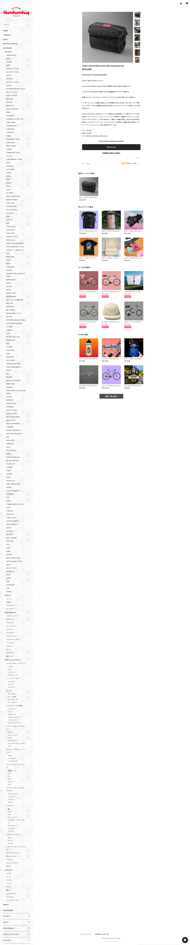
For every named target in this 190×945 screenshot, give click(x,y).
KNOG (8, 263)
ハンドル (10, 667)
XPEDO (8, 578)
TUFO (8, 507)
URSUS (8, 528)
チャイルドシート (13, 825)
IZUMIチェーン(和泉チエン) (15, 250)
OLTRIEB (9, 327)
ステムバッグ (10, 619)
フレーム (9, 599)
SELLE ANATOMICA (13, 417)
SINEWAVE (10, 444)
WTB (8, 575)
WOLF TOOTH (11, 568)
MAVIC (8, 283)
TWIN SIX (9, 511)
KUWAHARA (10, 267)
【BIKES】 (7, 595)
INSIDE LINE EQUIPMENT (15, 243)
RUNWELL (9, 387)
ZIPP (8, 581)
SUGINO (9, 474)
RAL (7, 374)
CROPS (8, 591)
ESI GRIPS (9, 193)
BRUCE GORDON (12, 109)
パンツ (8, 877)
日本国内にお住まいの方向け (111, 153)
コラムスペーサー (13, 675)
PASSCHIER (10, 350)
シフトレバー (12, 709)
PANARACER (10, 340)
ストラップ (11, 831)
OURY (8, 333)
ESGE (8, 189)
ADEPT (8, 65)
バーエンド (11, 687)
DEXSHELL (10, 166)
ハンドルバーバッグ (12, 616)
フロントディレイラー (14, 717)
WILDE (8, 565)
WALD (8, 551)
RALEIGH (9, 377)
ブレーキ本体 (12, 697)
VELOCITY (10, 534)
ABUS (8, 58)
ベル (9, 814)
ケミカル (10, 843)
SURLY (8, 477)
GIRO (8, 216)
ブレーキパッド (12, 702)
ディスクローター (13, 699)
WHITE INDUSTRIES (13, 558)
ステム (10, 669)
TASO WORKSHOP (13, 491)
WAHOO (9, 554)
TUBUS (8, 501)
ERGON (8, 183)
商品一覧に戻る (111, 396)
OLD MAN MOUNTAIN (14, 323)
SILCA (8, 447)
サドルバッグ (10, 622)
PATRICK (9, 347)
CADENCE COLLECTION (14, 119)
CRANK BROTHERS (13, 152)
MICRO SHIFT (11, 293)
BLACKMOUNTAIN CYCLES (15, 89)
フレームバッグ (11, 626)
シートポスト (12, 758)
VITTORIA (9, 541)
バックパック (10, 629)
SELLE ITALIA (11, 420)
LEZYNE (9, 270)
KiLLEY (8, 260)
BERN (8, 112)
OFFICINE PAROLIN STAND (15, 320)
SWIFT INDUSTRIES (13, 484)
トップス (8, 873)
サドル (10, 755)
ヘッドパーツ (12, 672)
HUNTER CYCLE (12, 236)
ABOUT (6, 904)
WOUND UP (10, 571)
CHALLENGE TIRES (13, 139)
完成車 (8, 602)
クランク (10, 732)
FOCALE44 (10, 213)
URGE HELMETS (12, 524)
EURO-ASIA (10, 203)
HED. (8, 223)
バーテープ (11, 682)
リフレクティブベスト (12, 900)
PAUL (8, 343)
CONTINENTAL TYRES (14, 159)
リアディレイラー (13, 720)
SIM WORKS (10, 440)
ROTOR (9, 397)
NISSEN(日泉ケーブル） (13, 313)
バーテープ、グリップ (12, 678)
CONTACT (7, 35)
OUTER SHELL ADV (13, 337)
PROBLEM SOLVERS (13, 364)
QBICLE (9, 370)
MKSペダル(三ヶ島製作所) (14, 300)
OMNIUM (9, 330)
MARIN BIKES (11, 280)
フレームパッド (12, 817)
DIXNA (8, 176)
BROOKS (9, 102)
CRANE (8, 149)
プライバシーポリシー (85, 934)
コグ (9, 784)
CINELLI (9, 136)
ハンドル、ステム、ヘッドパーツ (15, 663)
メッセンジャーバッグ (12, 639)
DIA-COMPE (10, 169)
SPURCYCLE (10, 481)
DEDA (8, 163)
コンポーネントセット (14, 723)
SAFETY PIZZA (11, 410)
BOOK (8, 866)
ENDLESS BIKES (12, 200)
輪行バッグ (9, 656)
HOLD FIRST (10, 230)
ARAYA (8, 75)
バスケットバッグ (11, 636)
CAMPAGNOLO (11, 126)
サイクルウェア (11, 893)
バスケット (11, 799)
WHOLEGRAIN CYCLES (14, 561)
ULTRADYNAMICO (12, 521)
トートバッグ (10, 643)
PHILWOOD (10, 357)
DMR (8, 179)
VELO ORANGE (11, 538)
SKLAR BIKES (11, 450)
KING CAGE (10, 257)
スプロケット (12, 714)
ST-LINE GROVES (12, 460)
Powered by (109, 941)
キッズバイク (10, 609)
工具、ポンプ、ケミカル (13, 834)
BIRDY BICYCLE (11, 95)
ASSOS (8, 85)
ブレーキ (9, 690)
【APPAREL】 (9, 870)
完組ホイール (12, 770)
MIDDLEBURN (11, 296)
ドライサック (10, 653)
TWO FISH (10, 514)
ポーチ (8, 649)
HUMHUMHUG (11, 55)
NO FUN (9, 317)
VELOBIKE (9, 531)
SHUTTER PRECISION (14, 434)
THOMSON (10, 494)
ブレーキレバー (12, 694)
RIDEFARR (9, 400)
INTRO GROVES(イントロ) (15, 247)
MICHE (8, 290)
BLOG (5, 39)
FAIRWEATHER (11, 206)
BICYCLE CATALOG (10, 44)
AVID (8, 588)
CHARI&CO (10, 132)
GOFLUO (9, 220)
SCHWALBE (10, 585)
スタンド (10, 802)
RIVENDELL (10, 407)
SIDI (7, 437)
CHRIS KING (10, 142)
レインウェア (10, 897)
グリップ (10, 684)
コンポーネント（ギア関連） (14, 705)
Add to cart (111, 147)
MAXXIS (9, 286)
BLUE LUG (9, 99)
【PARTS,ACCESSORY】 (13, 660)
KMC (8, 253)
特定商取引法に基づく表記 (102, 934)
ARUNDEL (9, 79)
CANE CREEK (11, 122)
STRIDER (9, 467)
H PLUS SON (10, 226)
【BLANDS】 (8, 52)
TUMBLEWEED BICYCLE (14, 504)
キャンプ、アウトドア (12, 863)
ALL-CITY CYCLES (12, 72)
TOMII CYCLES (11, 517)
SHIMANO (9, 427)
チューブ (10, 782)
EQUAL (8, 186)
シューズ (9, 883)
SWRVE (9, 487)
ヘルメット (9, 859)
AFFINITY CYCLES (12, 68)
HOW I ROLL (10, 233)
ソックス (8, 880)
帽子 (7, 890)
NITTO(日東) (10, 310)
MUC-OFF (9, 303)
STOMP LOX (10, 464)
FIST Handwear (11, 210)
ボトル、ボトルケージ (12, 856)
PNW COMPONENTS (13, 367)
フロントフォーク (11, 605)
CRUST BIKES (11, 146)
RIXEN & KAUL (11, 403)
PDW (8, 353)
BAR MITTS (10, 105)
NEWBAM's (10, 306)
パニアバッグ (10, 633)
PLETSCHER (10, 360)
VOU (8, 544)
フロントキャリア (13, 794)
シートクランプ (12, 761)
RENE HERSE (10, 384)
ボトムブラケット (13, 740)
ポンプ (10, 840)
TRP (7, 497)
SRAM (8, 470)
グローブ (9, 887)
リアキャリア (12, 797)
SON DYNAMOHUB (13, 457)
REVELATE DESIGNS (13, 380)
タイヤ (10, 779)
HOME (5, 31)
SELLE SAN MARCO (13, 423)
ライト (10, 812)
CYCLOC (9, 156)
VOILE (8, 548)
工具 (9, 838)
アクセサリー (10, 805)
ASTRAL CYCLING (12, 82)
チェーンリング (12, 735)
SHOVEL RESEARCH (13, 430)
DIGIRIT (9, 173)
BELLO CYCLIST (12, 92)
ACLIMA (9, 62)
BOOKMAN (10, 116)
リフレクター (12, 828)
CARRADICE (10, 129)
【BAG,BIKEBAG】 (10, 612)
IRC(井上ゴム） (11, 240)
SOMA (8, 454)
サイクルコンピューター (13, 853)
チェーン (10, 712)
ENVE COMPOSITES (13, 196)
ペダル (10, 738)
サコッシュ (9, 646)
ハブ (9, 773)
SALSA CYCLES (11, 413)
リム (9, 776)
